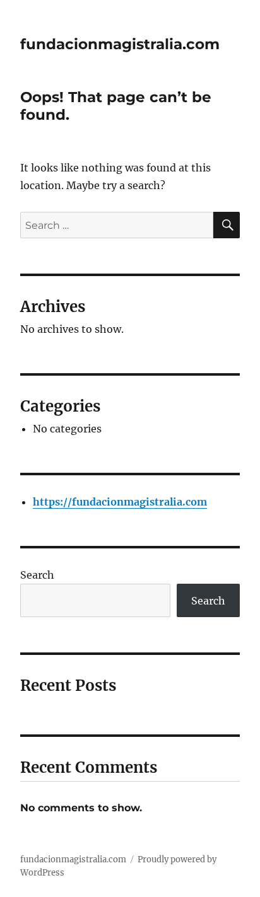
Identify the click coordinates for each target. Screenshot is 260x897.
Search (37, 575)
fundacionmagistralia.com (120, 44)
